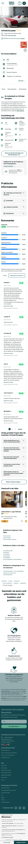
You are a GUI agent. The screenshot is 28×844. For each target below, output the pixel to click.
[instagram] (20, 808)
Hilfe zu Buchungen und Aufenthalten (9, 752)
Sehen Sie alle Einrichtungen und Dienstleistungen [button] (14, 154)
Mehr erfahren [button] (20, 110)
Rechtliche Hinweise (5, 787)
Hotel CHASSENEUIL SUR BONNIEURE (12, 559)
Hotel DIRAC (6, 552)
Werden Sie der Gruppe (6, 770)
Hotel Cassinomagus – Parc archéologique (13, 571)
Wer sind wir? (4, 765)
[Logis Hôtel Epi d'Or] (12, 499)
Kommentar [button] (22, 89)
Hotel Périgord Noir (7, 574)
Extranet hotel (4, 768)
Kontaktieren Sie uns (5, 757)
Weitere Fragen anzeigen (13, 482)
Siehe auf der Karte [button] (12, 35)
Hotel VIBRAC (6, 554)
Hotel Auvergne (7, 537)
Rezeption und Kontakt (12, 207)
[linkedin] (24, 808)
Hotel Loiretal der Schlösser (9, 539)
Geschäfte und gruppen (6, 775)
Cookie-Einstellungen (5, 792)
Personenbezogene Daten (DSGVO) (8, 790)
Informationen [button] (12, 89)
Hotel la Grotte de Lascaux (9, 573)
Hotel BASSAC (6, 556)
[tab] (11, 26)
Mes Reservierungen (5, 750)
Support (3, 797)
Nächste (19, 429)
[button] (2, 3)
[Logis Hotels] (11, 3)
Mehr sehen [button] (20, 80)
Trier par (5, 275)
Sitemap (3, 799)
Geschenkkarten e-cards (6, 772)
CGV (2, 795)
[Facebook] (15, 808)
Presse (2, 779)
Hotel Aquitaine (7, 536)
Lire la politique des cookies (7, 837)
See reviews (22, 38)
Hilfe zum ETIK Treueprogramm (7, 755)
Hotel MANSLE (6, 557)
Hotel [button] (3, 89)
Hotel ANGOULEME (8, 550)
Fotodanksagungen (5, 802)
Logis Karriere (4, 777)
